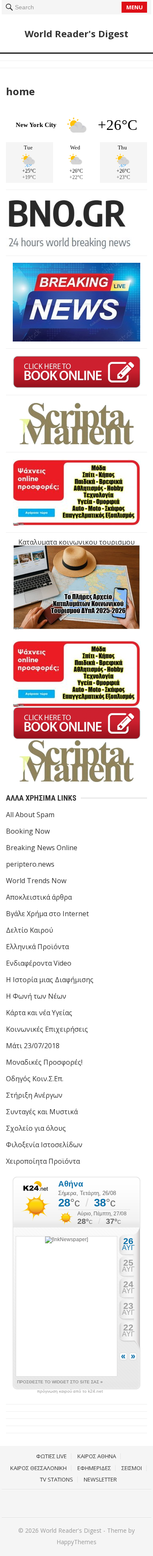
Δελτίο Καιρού (29, 930)
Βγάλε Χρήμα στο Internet (47, 913)
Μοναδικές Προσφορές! (44, 1062)
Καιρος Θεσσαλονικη (38, 1468)
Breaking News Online (41, 847)
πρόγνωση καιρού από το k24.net (70, 1391)
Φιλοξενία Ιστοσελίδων (44, 1144)
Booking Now (28, 831)
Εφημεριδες (94, 1468)
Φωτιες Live (51, 1456)
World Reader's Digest (76, 33)
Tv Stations (56, 1479)
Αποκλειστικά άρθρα (39, 897)
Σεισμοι (132, 1468)
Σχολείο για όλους (36, 1128)
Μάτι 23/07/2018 (33, 1045)
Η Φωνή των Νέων (36, 996)
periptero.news (30, 864)
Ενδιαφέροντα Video (38, 963)
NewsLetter (100, 1479)
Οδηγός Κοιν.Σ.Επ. (34, 1078)
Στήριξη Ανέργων (34, 1095)
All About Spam (30, 814)
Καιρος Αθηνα (96, 1456)
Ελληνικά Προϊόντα (37, 946)
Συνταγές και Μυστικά (42, 1111)
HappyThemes (76, 1542)
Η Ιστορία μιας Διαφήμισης (50, 979)
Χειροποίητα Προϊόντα (43, 1161)
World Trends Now (36, 880)
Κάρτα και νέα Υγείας (39, 1012)
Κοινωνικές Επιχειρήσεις (47, 1029)
